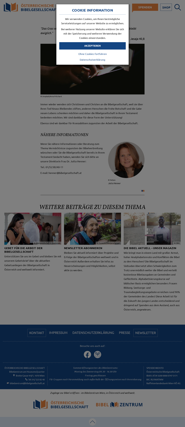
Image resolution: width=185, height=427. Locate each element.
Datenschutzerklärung (92, 59)
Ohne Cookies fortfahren (92, 53)
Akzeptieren (92, 45)
